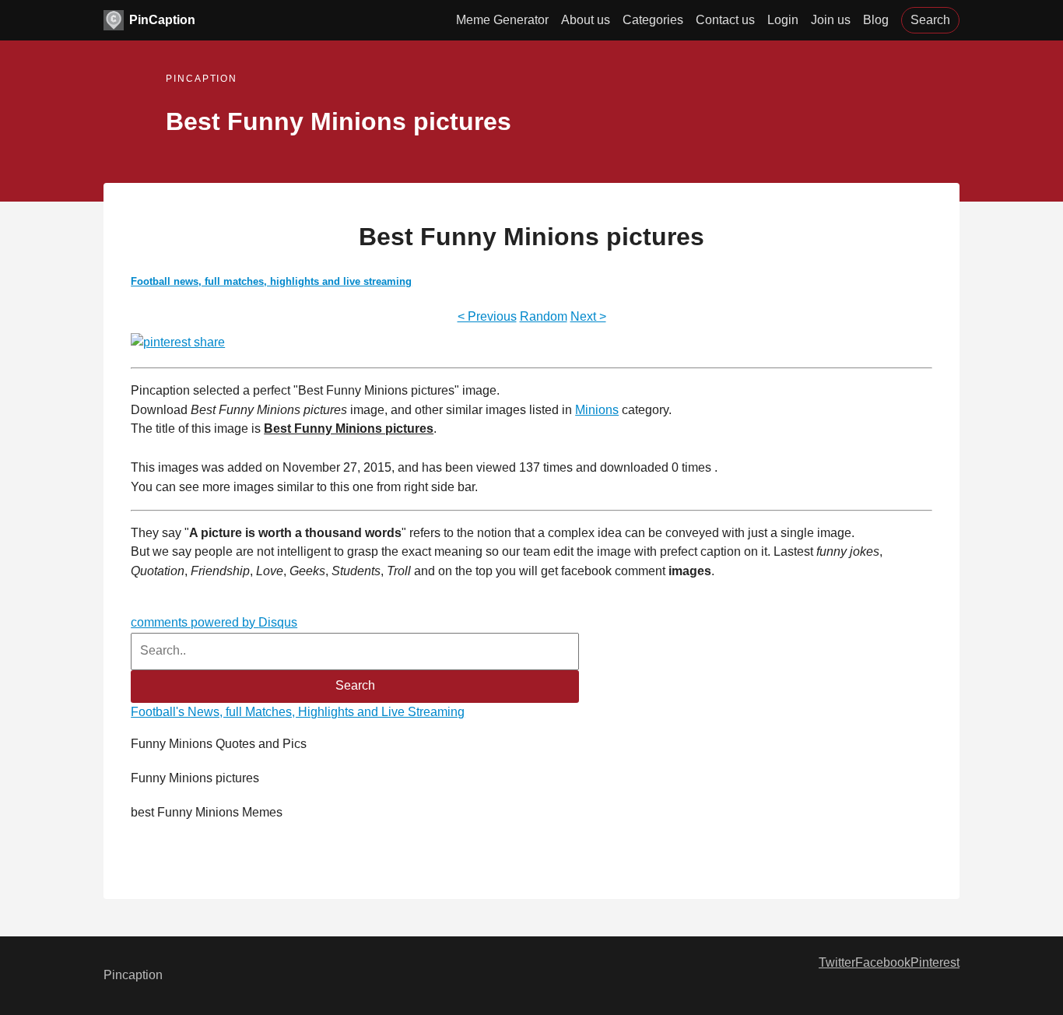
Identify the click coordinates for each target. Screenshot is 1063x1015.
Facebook (882, 962)
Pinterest (935, 962)
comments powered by (214, 622)
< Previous (487, 316)
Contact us (725, 19)
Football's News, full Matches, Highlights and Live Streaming (298, 711)
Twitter (837, 962)
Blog (876, 19)
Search (930, 19)
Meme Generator (502, 19)
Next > (588, 316)
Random (543, 316)
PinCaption (162, 19)
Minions (597, 409)
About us (585, 19)
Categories (653, 19)
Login (782, 19)
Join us (831, 19)
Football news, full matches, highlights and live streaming (271, 281)
